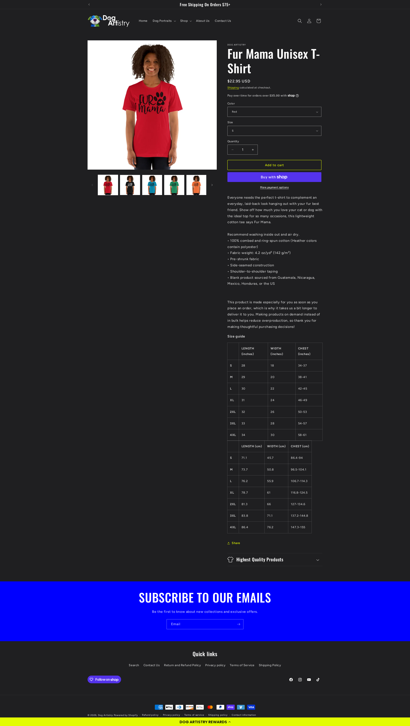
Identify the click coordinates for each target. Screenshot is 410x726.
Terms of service (194, 715)
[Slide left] (92, 185)
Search (134, 665)
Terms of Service (242, 665)
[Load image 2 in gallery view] (130, 185)
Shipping (233, 87)
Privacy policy (215, 665)
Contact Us (152, 665)
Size (230, 122)
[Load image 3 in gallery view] (152, 185)
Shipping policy (218, 715)
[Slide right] (212, 185)
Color (231, 103)
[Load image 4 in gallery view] (174, 185)
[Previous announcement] (89, 4)
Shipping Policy (270, 665)
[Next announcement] (321, 4)
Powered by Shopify (126, 715)
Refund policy (150, 715)
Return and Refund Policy (182, 665)
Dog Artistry (105, 715)
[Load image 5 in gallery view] (196, 185)
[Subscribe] (238, 624)
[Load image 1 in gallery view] (108, 185)
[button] (205, 721)
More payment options (274, 187)
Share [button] (236, 543)
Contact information (244, 715)
